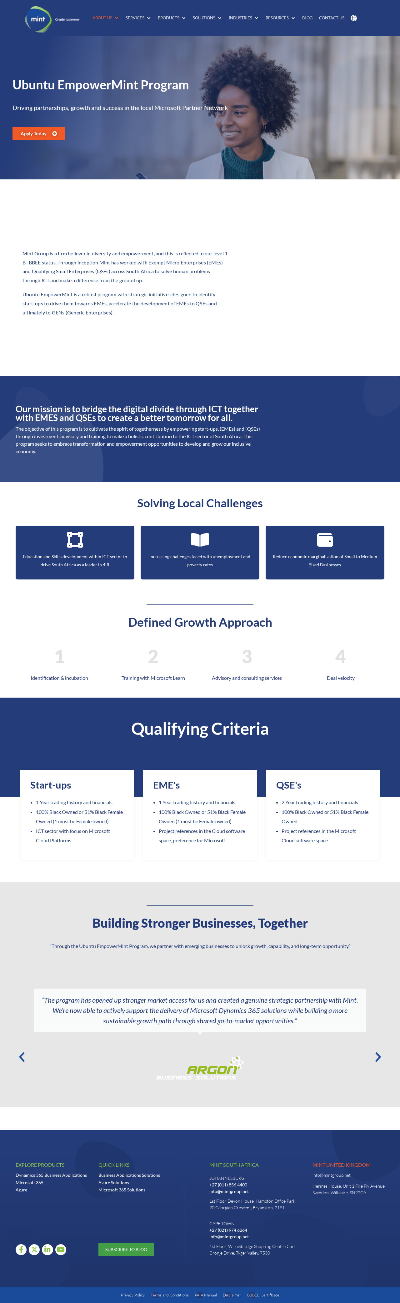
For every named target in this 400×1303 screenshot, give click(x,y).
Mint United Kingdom (341, 1165)
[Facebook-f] (21, 1249)
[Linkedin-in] (47, 1249)
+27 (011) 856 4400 (228, 1184)
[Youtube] (60, 1249)
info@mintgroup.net (229, 1191)
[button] (105, 18)
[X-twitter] (34, 1249)
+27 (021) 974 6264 (228, 1230)
